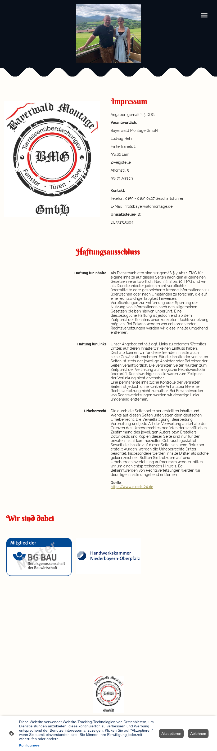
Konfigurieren (30, 745)
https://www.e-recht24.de (132, 487)
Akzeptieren (171, 733)
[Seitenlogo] (108, 33)
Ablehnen (198, 733)
